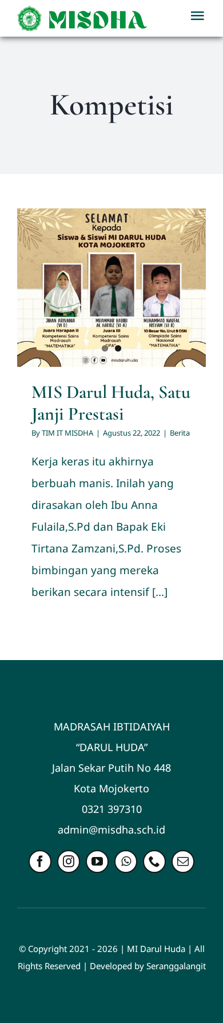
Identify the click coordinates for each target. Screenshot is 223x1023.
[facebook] (40, 861)
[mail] (183, 861)
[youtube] (97, 861)
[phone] (154, 861)
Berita (180, 433)
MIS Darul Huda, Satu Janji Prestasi (110, 403)
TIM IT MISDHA (67, 433)
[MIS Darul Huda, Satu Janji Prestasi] (111, 287)
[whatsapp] (125, 861)
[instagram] (68, 861)
